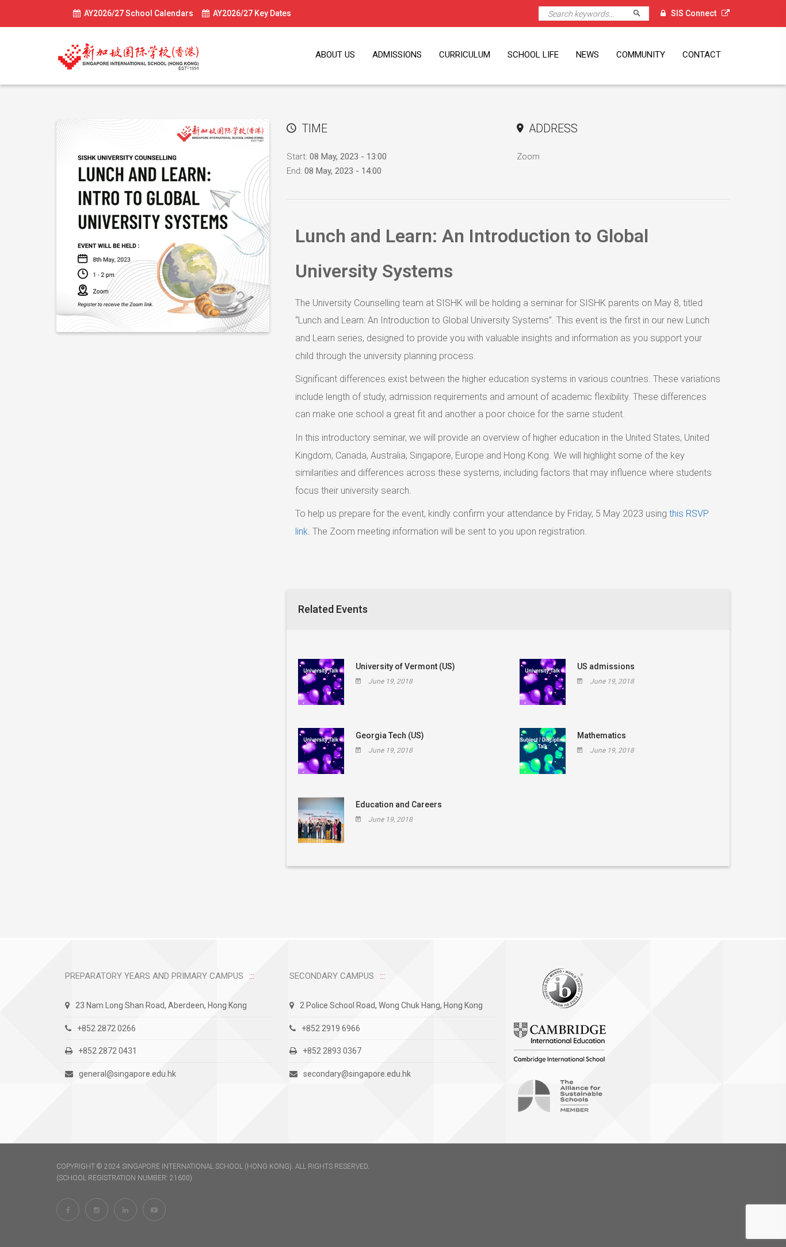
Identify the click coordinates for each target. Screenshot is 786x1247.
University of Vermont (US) (405, 666)
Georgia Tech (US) (390, 735)
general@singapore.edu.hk (127, 1073)
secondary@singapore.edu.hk (357, 1073)
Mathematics (601, 735)
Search (642, 13)
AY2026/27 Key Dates (250, 13)
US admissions (606, 666)
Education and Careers (399, 804)
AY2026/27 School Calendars (137, 13)
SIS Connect (693, 13)
